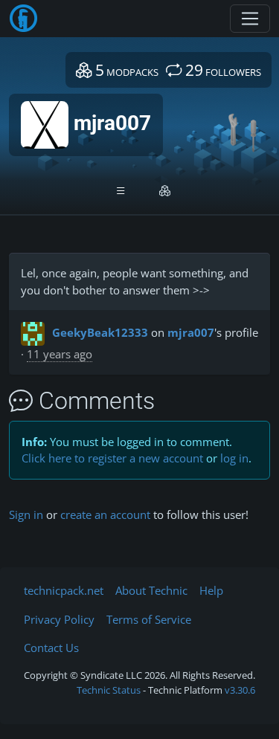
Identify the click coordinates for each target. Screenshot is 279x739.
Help (211, 590)
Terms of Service (148, 619)
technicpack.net (63, 590)
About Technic (151, 590)
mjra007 (190, 332)
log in (234, 458)
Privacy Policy (59, 619)
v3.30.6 (240, 690)
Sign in (26, 514)
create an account (105, 514)
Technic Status (109, 690)
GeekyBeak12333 (100, 332)
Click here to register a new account (112, 458)
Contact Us (51, 647)
